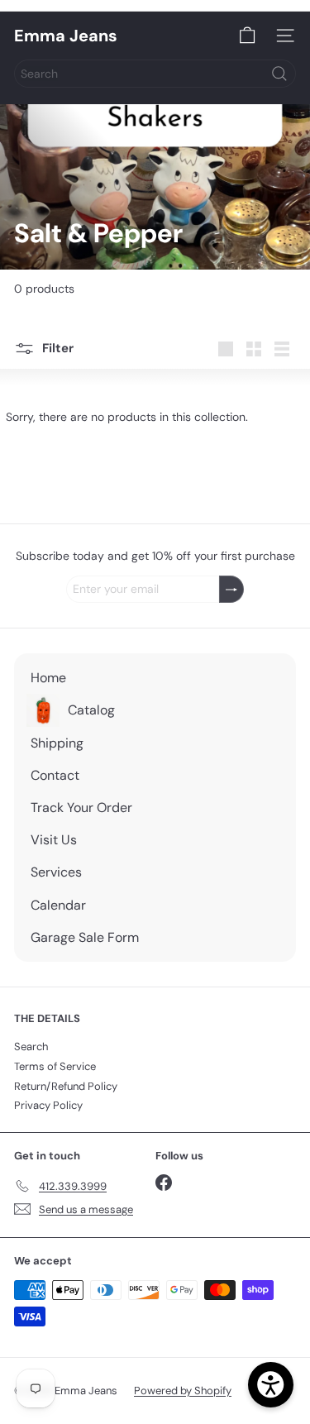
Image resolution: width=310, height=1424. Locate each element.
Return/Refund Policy (65, 1086)
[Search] (279, 74)
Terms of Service (55, 1066)
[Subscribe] (231, 589)
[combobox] (155, 74)
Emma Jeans (65, 35)
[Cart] (247, 36)
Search (31, 1046)
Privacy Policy (48, 1105)
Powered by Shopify (182, 1390)
